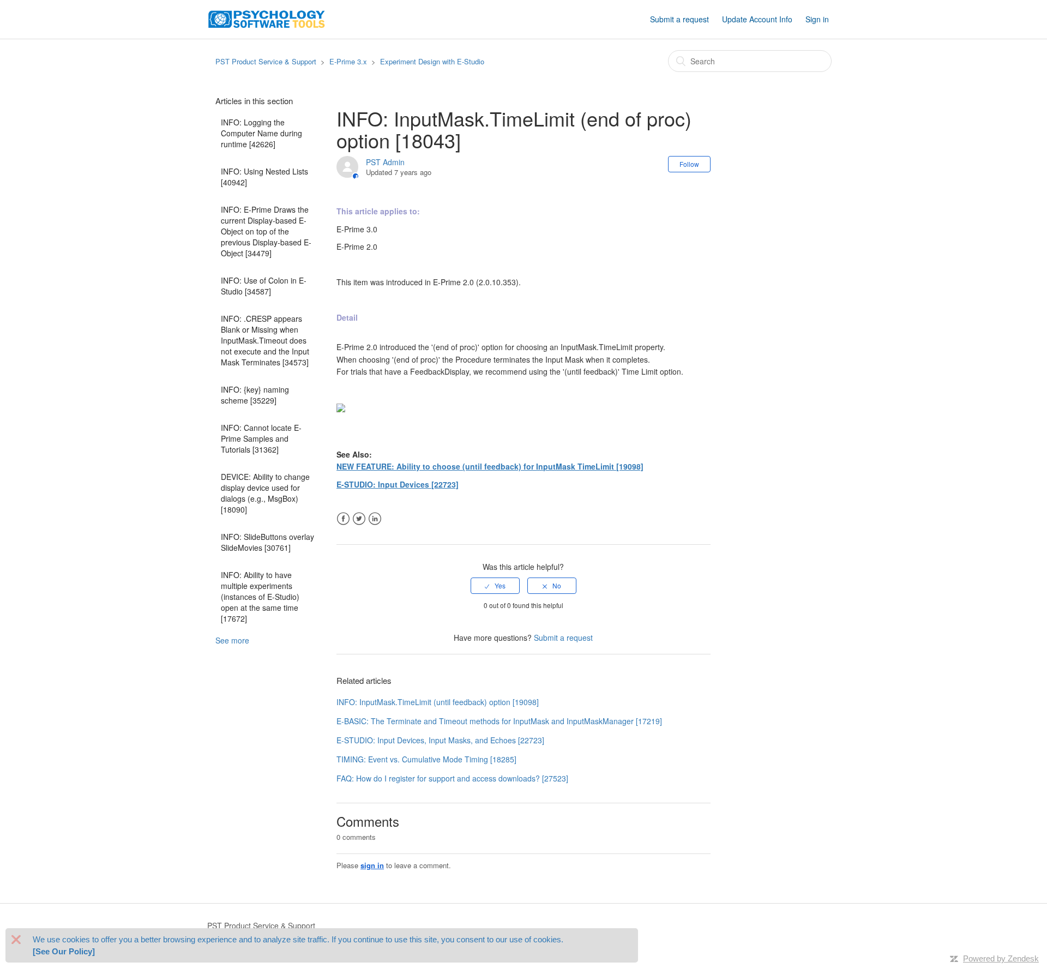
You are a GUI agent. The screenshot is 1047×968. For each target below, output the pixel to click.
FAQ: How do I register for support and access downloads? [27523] (452, 778)
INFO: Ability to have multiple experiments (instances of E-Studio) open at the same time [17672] (260, 596)
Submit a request (679, 19)
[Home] (266, 18)
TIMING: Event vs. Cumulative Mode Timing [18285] (426, 759)
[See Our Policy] (64, 951)
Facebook (343, 519)
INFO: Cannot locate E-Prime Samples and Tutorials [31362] (261, 438)
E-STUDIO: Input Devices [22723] (397, 484)
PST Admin (385, 162)
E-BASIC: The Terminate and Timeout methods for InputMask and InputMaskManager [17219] (499, 721)
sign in (372, 865)
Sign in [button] (817, 19)
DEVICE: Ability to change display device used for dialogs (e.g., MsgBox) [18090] (265, 493)
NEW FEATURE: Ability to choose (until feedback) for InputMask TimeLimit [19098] (489, 466)
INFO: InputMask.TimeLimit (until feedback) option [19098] (437, 701)
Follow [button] (689, 164)
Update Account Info (757, 19)
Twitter (359, 519)
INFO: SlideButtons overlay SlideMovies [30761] (267, 542)
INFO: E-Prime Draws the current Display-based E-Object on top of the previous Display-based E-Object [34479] (266, 231)
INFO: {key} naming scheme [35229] (255, 395)
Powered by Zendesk (1001, 958)
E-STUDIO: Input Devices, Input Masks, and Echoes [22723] (440, 740)
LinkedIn (375, 519)
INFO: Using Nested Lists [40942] (264, 177)
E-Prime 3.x (348, 61)
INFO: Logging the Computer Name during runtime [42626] (261, 133)
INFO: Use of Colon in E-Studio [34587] (263, 286)
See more (232, 640)
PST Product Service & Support (265, 61)
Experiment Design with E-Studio (432, 61)
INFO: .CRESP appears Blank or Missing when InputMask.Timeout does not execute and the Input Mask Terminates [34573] (265, 340)
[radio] (495, 586)
